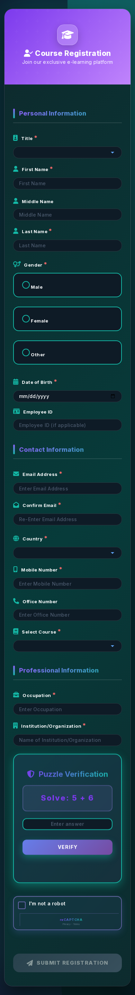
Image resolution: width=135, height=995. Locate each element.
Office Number (39, 601)
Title (27, 138)
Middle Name (37, 201)
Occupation (37, 695)
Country (33, 538)
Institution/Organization (51, 726)
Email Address (40, 474)
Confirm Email (40, 505)
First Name (35, 169)
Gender (34, 265)
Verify (68, 848)
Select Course (39, 632)
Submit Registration (73, 962)
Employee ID (38, 412)
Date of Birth (38, 382)
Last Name (35, 231)
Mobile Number (40, 570)
